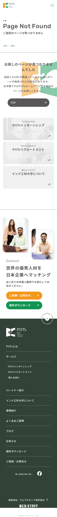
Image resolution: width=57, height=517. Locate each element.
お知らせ (11, 441)
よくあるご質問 (15, 421)
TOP (5, 45)
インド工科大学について (20, 400)
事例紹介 (11, 410)
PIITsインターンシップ (20, 366)
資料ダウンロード (16, 451)
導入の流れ (13, 377)
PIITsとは (12, 346)
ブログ (10, 431)
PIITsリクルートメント (20, 371)
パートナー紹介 (15, 390)
